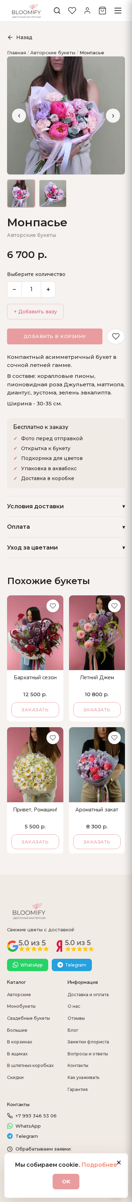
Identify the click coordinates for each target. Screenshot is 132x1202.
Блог (73, 1030)
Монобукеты (21, 1006)
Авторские (19, 994)
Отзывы (76, 1018)
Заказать (35, 709)
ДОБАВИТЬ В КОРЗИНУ (55, 336)
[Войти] (87, 10)
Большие (17, 1030)
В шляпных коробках (30, 1065)
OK (66, 1181)
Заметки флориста (88, 1041)
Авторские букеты (52, 52)
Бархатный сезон (35, 677)
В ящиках (17, 1053)
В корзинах (19, 1041)
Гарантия (78, 1089)
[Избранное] (72, 11)
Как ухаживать (83, 1077)
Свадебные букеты (28, 1018)
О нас (74, 1006)
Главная (16, 52)
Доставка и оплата (88, 994)
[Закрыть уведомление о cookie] (119, 1162)
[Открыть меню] (118, 11)
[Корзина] (102, 11)
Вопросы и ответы (88, 1053)
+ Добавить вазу (35, 311)
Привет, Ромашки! (35, 810)
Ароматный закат (96, 810)
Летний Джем (97, 677)
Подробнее (99, 1164)
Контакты (78, 1065)
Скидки (15, 1077)
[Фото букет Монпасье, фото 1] (21, 193)
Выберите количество (36, 274)
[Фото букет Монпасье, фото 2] (53, 193)
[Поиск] (57, 10)
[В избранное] (116, 336)
